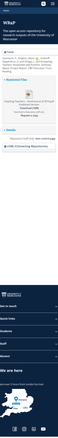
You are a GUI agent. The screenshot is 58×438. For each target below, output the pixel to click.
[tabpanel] (29, 99)
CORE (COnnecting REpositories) (27, 146)
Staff (3, 343)
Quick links (7, 318)
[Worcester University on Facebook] (14, 429)
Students (6, 331)
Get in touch (8, 306)
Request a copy (29, 115)
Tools (10, 52)
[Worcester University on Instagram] (24, 429)
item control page (45, 138)
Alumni (5, 356)
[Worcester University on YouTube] (43, 429)
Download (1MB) (29, 108)
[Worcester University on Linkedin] (33, 429)
